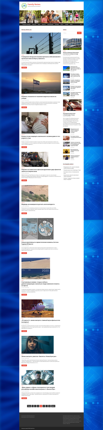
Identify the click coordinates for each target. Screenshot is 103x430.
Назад (29, 406)
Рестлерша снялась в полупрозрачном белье (76, 137)
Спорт (62, 24)
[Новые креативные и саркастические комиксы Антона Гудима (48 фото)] (41, 229)
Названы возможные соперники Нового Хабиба (75, 156)
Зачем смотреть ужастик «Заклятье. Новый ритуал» (39, 356)
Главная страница (26, 24)
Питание (57, 24)
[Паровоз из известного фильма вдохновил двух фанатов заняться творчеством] (41, 160)
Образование (50, 24)
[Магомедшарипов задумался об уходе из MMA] (66, 153)
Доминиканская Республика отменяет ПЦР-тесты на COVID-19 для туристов (76, 68)
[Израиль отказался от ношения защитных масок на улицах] (41, 83)
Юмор (71, 24)
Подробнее (24, 67)
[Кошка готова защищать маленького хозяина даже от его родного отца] (41, 123)
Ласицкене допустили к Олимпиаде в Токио (72, 170)
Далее (53, 406)
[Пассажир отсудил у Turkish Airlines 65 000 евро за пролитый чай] (66, 77)
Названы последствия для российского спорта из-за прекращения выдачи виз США (76, 144)
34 (49, 406)
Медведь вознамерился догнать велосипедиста (38, 204)
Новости (34, 24)
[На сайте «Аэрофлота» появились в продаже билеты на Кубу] (66, 83)
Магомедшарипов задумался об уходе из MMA (75, 150)
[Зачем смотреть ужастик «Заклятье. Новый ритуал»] (41, 345)
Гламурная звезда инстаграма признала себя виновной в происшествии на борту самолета (41, 57)
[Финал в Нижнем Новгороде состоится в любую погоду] (72, 50)
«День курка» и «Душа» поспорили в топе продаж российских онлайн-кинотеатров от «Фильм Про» (38, 388)
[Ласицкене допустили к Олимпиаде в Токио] (72, 111)
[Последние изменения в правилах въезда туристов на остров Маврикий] (66, 96)
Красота (44, 24)
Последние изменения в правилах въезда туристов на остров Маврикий (76, 94)
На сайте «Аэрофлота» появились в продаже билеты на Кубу (75, 81)
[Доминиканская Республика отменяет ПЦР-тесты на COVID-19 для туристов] (66, 70)
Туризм (66, 24)
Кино (39, 24)
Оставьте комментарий (25, 60)
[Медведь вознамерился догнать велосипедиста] (41, 193)
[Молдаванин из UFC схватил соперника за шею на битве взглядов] (66, 132)
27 (43, 406)
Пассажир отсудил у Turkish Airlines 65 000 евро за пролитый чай (75, 75)
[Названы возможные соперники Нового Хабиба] (66, 159)
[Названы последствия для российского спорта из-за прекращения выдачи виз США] (66, 145)
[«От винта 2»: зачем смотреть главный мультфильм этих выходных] (41, 308)
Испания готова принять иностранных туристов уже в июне (76, 87)
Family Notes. (34, 4)
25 (37, 406)
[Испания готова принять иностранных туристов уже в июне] (66, 89)
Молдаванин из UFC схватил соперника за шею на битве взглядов (75, 130)
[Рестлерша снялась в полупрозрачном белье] (66, 139)
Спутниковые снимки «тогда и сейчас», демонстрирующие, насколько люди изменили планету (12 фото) (40, 284)
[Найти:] (72, 33)
